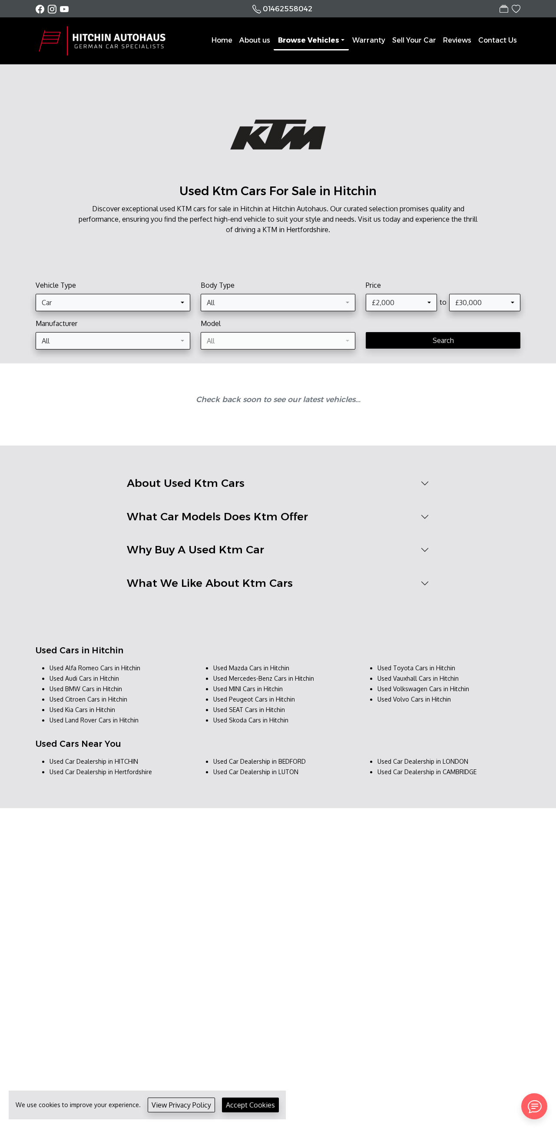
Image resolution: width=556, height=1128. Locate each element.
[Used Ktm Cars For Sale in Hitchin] (278, 139)
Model (211, 323)
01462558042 (287, 9)
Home (222, 40)
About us (254, 40)
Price (373, 285)
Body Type (218, 285)
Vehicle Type (56, 285)
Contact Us (497, 40)
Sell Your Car (414, 40)
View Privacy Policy (181, 1105)
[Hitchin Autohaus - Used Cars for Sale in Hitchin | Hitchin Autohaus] (105, 40)
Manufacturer (56, 323)
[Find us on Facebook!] (42, 9)
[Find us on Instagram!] (54, 9)
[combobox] (113, 302)
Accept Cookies (250, 1105)
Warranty (368, 40)
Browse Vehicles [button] (308, 40)
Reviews (457, 40)
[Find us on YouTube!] (64, 9)
